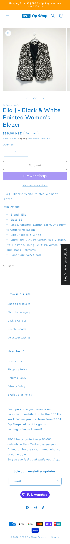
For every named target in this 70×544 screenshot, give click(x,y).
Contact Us (14, 361)
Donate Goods (16, 329)
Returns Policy (16, 378)
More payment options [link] (35, 185)
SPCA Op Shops (28, 537)
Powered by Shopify (49, 537)
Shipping (22, 138)
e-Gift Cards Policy (19, 394)
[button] (7, 16)
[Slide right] (43, 98)
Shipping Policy (17, 369)
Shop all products (18, 303)
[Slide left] (27, 98)
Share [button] (10, 266)
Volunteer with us (18, 337)
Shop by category (18, 312)
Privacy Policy (16, 386)
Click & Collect (16, 320)
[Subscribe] (57, 481)
